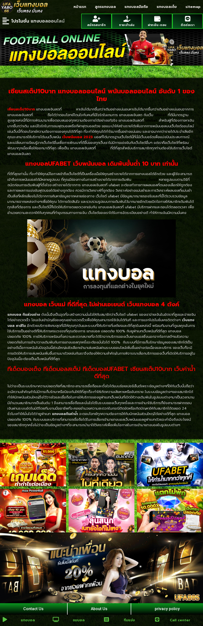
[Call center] (157, 619)
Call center (180, 620)
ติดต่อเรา (187, 25)
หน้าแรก (80, 6)
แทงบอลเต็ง (167, 6)
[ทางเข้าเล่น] (127, 19)
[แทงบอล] (4, 619)
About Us (99, 608)
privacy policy (167, 608)
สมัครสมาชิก (96, 25)
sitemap (193, 6)
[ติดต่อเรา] (187, 19)
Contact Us (33, 608)
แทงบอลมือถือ (136, 6)
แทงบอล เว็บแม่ (145, 179)
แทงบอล (28, 620)
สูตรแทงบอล (105, 6)
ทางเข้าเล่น (126, 25)
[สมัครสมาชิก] (96, 19)
